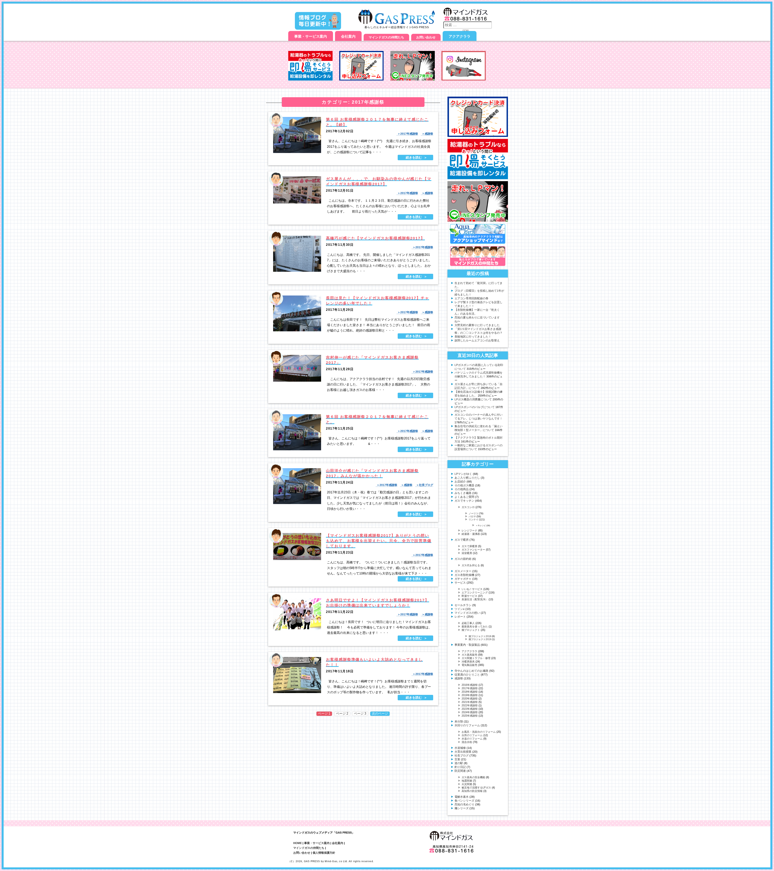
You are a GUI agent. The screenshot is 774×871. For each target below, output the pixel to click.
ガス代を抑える (471, 565)
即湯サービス (469, 595)
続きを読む (414, 157)
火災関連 (467, 784)
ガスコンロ (468, 507)
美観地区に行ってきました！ (473, 336)
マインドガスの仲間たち (386, 37)
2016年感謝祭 (470, 684)
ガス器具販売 (469, 654)
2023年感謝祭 (470, 708)
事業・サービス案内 (310, 36)
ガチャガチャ (463, 578)
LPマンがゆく (463, 473)
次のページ (380, 713)
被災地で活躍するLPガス (476, 787)
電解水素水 (462, 796)
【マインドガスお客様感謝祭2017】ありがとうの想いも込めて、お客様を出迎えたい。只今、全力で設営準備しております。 (378, 540)
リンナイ (473, 519)
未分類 (459, 721)
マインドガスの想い (467, 612)
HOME (297, 843)
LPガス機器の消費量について (473, 399)
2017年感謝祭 (409, 133)
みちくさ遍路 (463, 493)
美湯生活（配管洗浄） (475, 599)
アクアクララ (459, 36)
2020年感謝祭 (470, 698)
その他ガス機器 (464, 485)
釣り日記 (460, 767)
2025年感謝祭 (470, 715)
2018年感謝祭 (470, 691)
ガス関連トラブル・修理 (476, 658)
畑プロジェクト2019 (480, 639)
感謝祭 (429, 133)
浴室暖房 (467, 553)
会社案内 (348, 36)
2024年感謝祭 (470, 712)
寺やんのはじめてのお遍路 (471, 670)
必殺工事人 (468, 623)
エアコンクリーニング (475, 592)
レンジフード (469, 530)
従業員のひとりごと (467, 674)
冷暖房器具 (468, 661)
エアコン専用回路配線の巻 (471, 298)
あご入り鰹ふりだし (467, 477)
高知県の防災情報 (472, 790)
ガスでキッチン (464, 500)
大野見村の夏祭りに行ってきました (477, 325)
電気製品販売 (469, 664)
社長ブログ (426, 485)
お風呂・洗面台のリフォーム (479, 731)
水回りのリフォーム (467, 725)
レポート (460, 616)
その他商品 (462, 489)
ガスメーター (463, 571)
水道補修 (460, 747)
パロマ (472, 516)
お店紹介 (460, 481)
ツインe (460, 609)
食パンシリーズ (464, 800)
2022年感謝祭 (470, 705)
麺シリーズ (462, 808)
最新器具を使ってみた (475, 626)
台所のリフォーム (472, 735)
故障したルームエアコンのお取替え (477, 340)
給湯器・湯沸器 (471, 533)
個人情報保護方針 (324, 852)
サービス (460, 582)
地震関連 (467, 780)
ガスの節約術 (463, 558)
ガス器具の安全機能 (473, 777)
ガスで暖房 (462, 539)
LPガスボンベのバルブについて (475, 407)
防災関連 (460, 770)
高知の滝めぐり (464, 804)
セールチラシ (463, 605)
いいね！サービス (472, 589)
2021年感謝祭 (470, 702)
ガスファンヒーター (473, 549)
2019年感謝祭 (470, 695)
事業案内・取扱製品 (467, 644)
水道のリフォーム (472, 738)
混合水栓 (467, 742)
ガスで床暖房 (469, 546)
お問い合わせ (426, 37)
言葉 (457, 759)
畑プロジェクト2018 (480, 636)
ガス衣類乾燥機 (464, 575)
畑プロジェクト (471, 629)
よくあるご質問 (464, 496)
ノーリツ (473, 513)
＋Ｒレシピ (481, 525)
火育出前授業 (463, 751)
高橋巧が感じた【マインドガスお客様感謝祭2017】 (375, 238)
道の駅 (459, 763)
